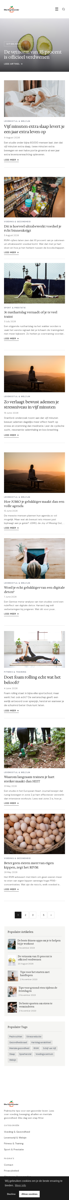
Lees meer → (11, 159)
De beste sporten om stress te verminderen (35, 1005)
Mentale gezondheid (19, 1048)
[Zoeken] (63, 9)
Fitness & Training (13, 1143)
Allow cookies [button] (29, 1194)
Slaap (12, 1054)
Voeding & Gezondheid (17, 1131)
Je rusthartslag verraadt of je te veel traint (30, 314)
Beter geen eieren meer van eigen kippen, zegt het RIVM (29, 865)
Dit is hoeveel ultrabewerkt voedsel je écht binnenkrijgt (32, 228)
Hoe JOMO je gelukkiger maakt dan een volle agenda (34, 503)
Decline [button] (11, 1194)
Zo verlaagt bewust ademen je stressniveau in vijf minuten (31, 404)
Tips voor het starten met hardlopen (35, 974)
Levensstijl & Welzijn (15, 1137)
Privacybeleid (11, 1170)
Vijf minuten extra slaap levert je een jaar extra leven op (34, 129)
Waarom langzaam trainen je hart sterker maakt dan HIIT (29, 779)
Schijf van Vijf (49, 1048)
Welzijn (12, 1060)
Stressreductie (33, 1036)
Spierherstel (25, 1054)
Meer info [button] (20, 1185)
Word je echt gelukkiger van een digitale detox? (34, 589)
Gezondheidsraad (18, 1042)
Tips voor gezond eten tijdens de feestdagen (38, 989)
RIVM (36, 1048)
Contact (8, 1164)
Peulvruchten (15, 1036)
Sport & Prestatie (14, 1149)
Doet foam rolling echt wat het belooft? (32, 680)
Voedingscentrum (44, 1054)
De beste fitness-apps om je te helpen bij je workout (39, 942)
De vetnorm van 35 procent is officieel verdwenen (35, 958)
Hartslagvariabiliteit (41, 1042)
